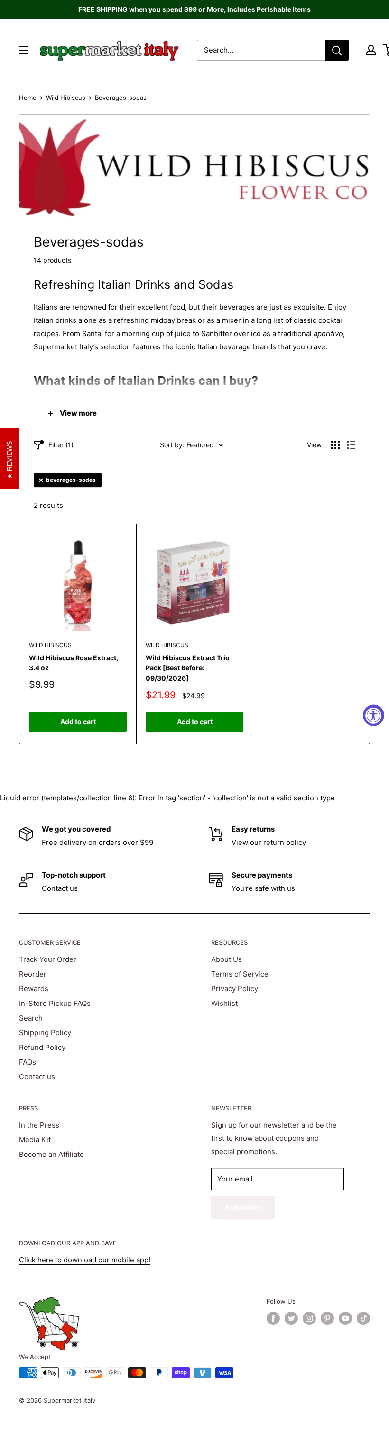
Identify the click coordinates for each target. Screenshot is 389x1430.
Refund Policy (42, 1047)
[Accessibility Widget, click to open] (373, 715)
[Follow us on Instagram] (309, 1318)
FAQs (27, 1061)
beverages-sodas (71, 479)
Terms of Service (240, 973)
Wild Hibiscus (65, 97)
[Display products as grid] (335, 445)
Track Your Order (47, 959)
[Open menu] (23, 50)
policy (296, 842)
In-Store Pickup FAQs (55, 1003)
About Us (226, 959)
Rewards (33, 988)
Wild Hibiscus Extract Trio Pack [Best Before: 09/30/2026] (188, 668)
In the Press (39, 1124)
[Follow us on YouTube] (345, 1318)
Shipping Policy (45, 1032)
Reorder (32, 973)
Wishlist (224, 1003)
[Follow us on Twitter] (291, 1318)
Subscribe (243, 1207)
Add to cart (78, 722)
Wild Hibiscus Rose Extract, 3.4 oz (73, 663)
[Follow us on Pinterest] (327, 1318)
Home (28, 97)
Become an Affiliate (51, 1154)
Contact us (60, 888)
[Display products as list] (351, 445)
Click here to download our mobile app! (84, 1259)
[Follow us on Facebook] (273, 1318)
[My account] (371, 50)
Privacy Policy (234, 988)
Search (31, 1017)
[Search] (337, 50)
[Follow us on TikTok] (363, 1318)
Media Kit (35, 1139)
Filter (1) (61, 445)
